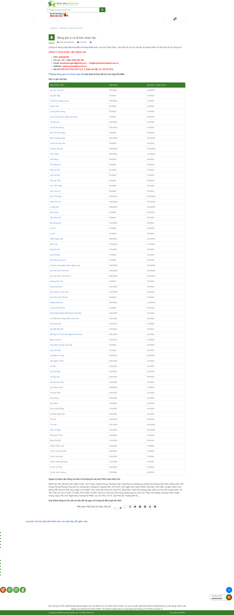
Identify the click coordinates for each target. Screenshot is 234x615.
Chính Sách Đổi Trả (10, 544)
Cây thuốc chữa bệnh (22, 21)
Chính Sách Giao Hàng (12, 547)
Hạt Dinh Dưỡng (120, 21)
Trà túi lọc (104, 21)
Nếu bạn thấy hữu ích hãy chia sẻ (94, 506)
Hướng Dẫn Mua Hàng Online (15, 541)
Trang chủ (53, 28)
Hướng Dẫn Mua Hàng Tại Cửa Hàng (18, 538)
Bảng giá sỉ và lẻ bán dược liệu (70, 74)
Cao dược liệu (66, 21)
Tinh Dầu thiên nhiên (86, 21)
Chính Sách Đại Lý (10, 532)
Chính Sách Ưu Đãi (10, 535)
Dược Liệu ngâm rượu (46, 21)
